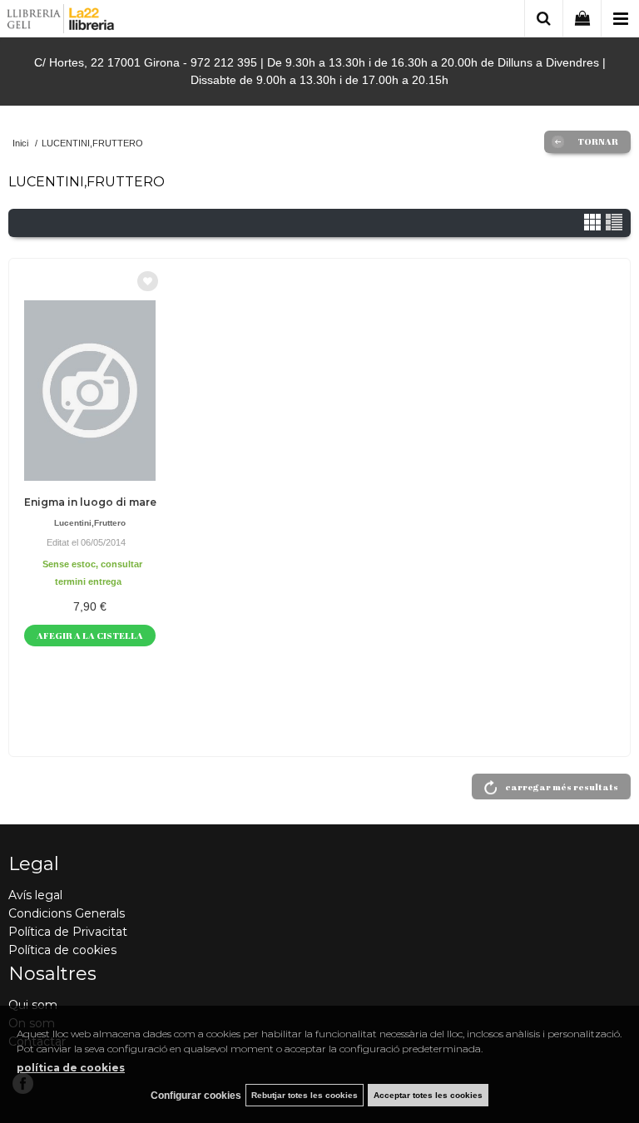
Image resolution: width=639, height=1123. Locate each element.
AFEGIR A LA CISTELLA (90, 635)
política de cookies (71, 1067)
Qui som (32, 1004)
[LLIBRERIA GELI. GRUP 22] (61, 21)
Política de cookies (62, 949)
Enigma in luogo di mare (90, 502)
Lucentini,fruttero (90, 522)
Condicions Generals (66, 913)
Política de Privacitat (67, 931)
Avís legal (35, 895)
